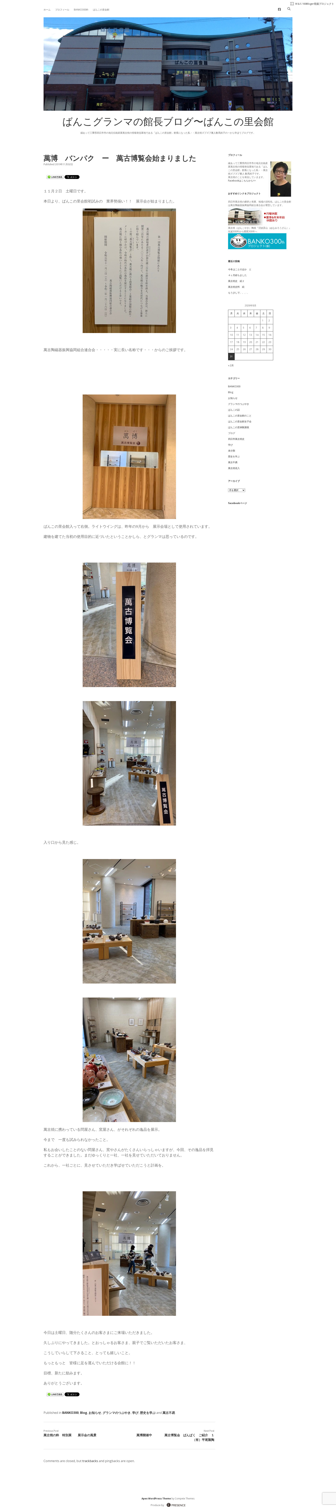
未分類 (231, 450)
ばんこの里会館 (101, 9)
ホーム (47, 9)
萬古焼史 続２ (236, 281)
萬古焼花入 (234, 468)
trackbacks (90, 1461)
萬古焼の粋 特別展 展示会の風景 (70, 1435)
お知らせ (95, 1413)
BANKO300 (70, 1413)
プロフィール (62, 9)
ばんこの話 (234, 409)
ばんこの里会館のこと (239, 415)
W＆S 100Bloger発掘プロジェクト (314, 3)
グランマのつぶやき (117, 1413)
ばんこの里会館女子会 (239, 421)
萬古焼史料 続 (236, 286)
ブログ (231, 433)
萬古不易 (169, 1413)
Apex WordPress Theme (156, 1498)
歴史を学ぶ (148, 1413)
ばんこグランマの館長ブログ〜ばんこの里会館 (168, 123)
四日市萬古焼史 (236, 439)
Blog (83, 1413)
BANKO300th (81, 9)
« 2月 (231, 365)
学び (135, 1413)
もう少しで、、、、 (238, 292)
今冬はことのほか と (239, 269)
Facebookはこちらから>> (242, 180)
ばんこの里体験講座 (238, 427)
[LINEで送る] (55, 177)
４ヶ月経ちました (237, 275)
